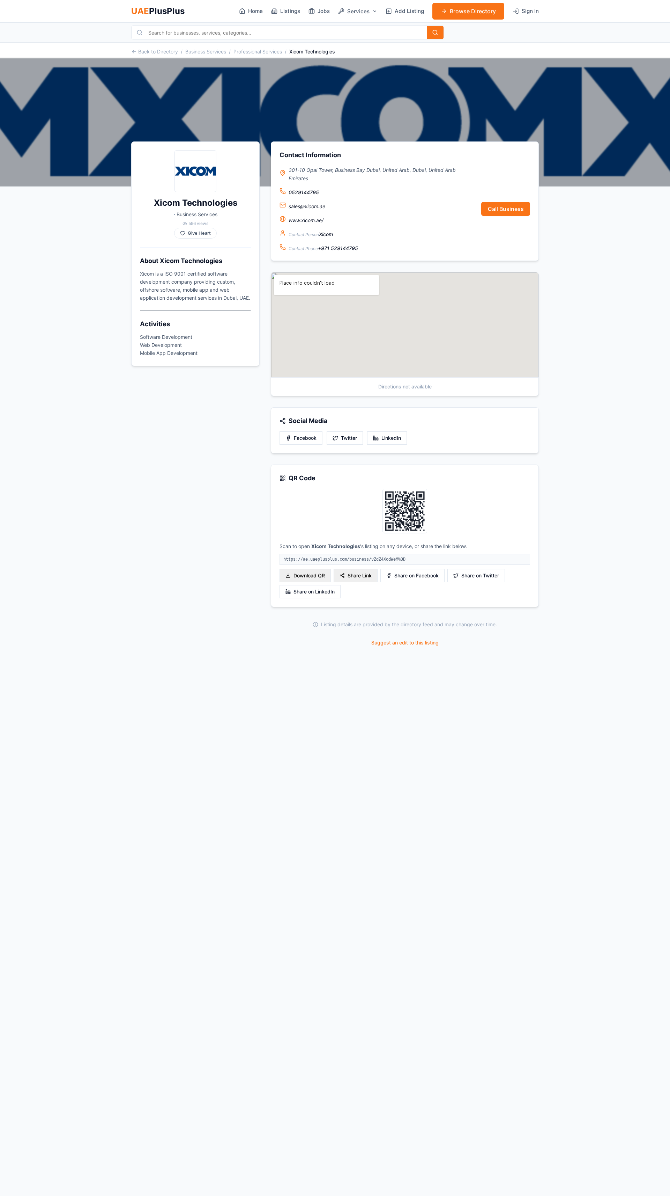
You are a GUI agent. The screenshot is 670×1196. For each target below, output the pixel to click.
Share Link (360, 575)
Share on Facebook (416, 575)
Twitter (349, 438)
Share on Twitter (480, 575)
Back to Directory (158, 51)
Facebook (305, 438)
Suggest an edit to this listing (405, 643)
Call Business (506, 208)
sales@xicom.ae (307, 206)
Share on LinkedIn (314, 592)
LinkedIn (391, 438)
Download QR (309, 575)
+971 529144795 (338, 248)
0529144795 (304, 192)
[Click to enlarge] (404, 511)
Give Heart (199, 233)
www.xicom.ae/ (306, 220)
